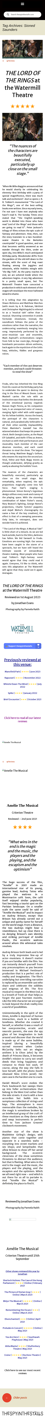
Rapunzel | (22, 677)
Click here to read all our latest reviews (22, 719)
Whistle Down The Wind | (22, 685)
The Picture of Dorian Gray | (22, 1293)
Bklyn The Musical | (22, 1302)
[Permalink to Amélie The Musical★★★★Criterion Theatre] (3, 762)
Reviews (11, 61)
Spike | (22, 693)
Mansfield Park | (22, 671)
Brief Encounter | (22, 699)
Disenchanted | (22, 1320)
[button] (22, 4)
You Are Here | (23, 1338)
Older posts (16, 1397)
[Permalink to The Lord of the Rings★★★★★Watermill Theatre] (3, 61)
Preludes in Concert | (22, 1329)
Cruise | (22, 1356)
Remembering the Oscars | (22, 1311)
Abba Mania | (22, 1347)
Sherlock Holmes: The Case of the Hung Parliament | (22, 1283)
